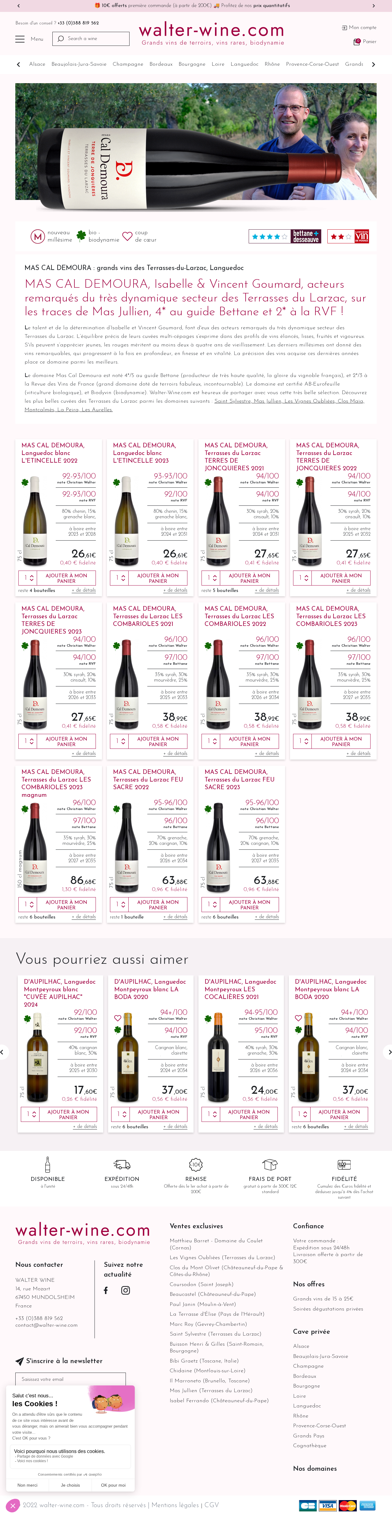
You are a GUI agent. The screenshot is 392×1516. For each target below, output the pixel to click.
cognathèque (309, 1446)
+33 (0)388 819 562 (78, 23)
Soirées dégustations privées (328, 1309)
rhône (272, 64)
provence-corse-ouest (312, 64)
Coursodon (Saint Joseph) (202, 1285)
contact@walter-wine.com (46, 1325)
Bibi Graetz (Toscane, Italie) (204, 1361)
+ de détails (84, 590)
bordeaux (160, 64)
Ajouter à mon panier (66, 579)
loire (218, 64)
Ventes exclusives (196, 1226)
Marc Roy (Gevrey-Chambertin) (208, 1324)
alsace (37, 64)
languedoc (244, 64)
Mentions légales (176, 1505)
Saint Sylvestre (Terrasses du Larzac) (216, 1334)
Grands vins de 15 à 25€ (323, 1299)
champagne (128, 64)
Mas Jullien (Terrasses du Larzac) (211, 1391)
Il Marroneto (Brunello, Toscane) (210, 1381)
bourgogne (192, 64)
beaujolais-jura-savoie (79, 64)
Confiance (308, 1226)
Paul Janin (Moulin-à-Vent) (203, 1304)
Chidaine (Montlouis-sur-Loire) (208, 1371)
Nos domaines (315, 1469)
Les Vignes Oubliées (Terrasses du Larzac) (222, 1258)
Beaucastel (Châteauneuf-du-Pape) (213, 1294)
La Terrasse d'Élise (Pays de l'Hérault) (217, 1314)
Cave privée (311, 1332)
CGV (211, 1505)
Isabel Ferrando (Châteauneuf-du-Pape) (219, 1401)
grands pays (360, 64)
